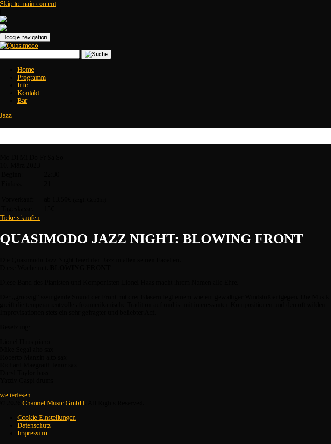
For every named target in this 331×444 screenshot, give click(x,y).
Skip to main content (28, 3)
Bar (22, 100)
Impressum (32, 433)
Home (25, 69)
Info (22, 85)
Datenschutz (34, 425)
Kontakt (28, 92)
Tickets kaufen (20, 217)
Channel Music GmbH (53, 403)
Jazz (6, 115)
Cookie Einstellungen (46, 417)
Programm (31, 77)
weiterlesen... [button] (18, 395)
